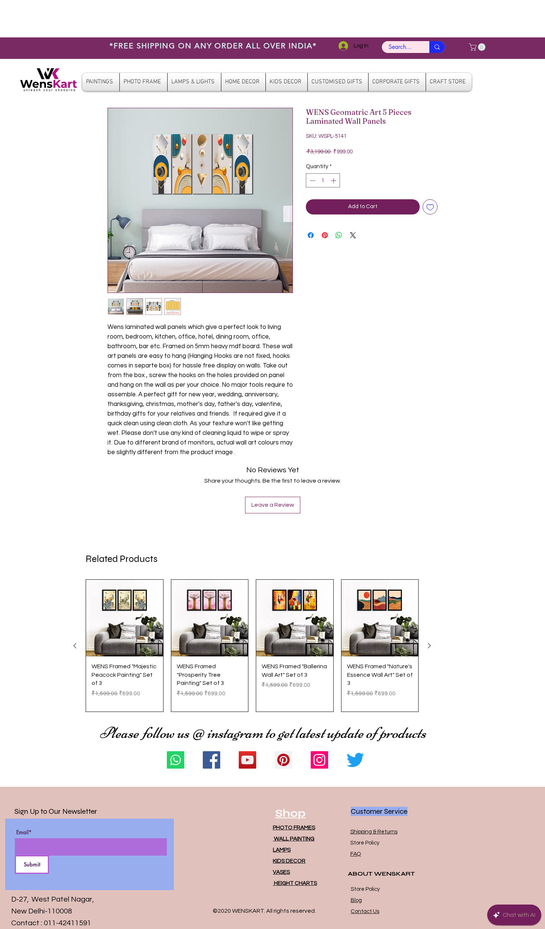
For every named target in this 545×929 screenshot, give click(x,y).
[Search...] (437, 47)
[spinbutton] (323, 180)
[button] (478, 47)
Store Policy (364, 843)
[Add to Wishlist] (430, 206)
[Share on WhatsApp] (338, 235)
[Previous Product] (74, 645)
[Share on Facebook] (310, 235)
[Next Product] (429, 645)
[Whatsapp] (175, 760)
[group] (252, 645)
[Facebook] (211, 760)
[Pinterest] (283, 760)
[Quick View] (124, 618)
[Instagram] (319, 760)
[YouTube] (247, 760)
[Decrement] (312, 180)
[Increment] (334, 180)
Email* (24, 832)
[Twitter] (355, 760)
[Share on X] (353, 235)
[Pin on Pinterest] (324, 235)
